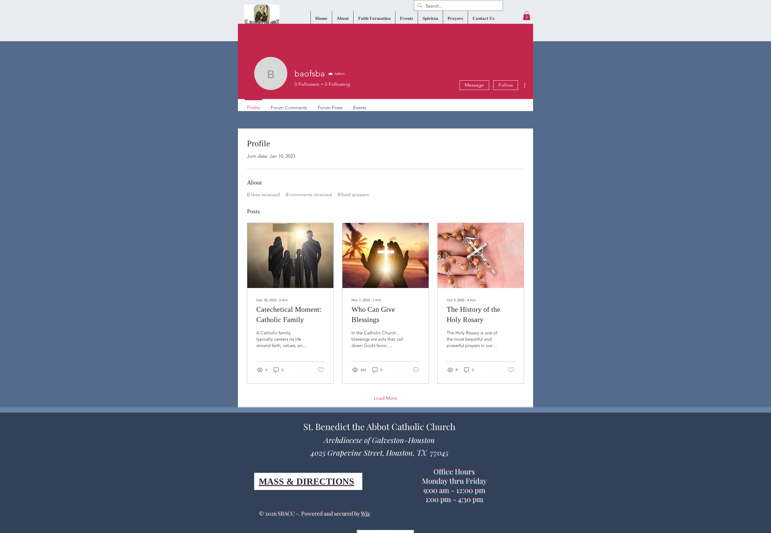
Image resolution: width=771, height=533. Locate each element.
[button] (526, 15)
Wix (365, 513)
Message (474, 85)
